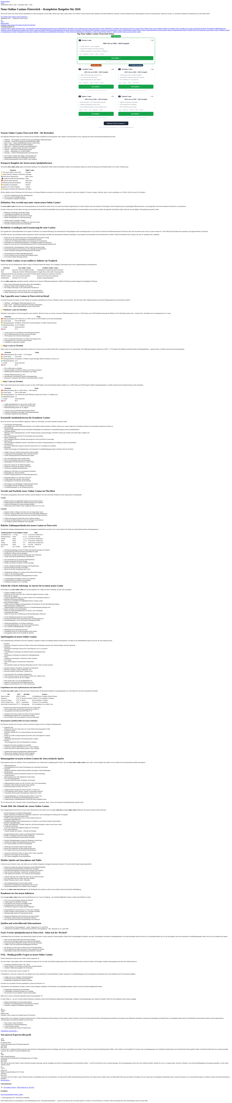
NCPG (31, 1087)
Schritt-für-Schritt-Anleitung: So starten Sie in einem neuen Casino (102, 30)
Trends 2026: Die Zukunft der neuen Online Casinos (203, 30)
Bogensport (5, 1)
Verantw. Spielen (18, 1094)
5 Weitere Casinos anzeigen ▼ (116, 123)
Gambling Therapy (9, 1087)
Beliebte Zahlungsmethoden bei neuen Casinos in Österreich (64, 30)
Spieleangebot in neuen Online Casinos (134, 30)
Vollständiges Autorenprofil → (9, 1031)
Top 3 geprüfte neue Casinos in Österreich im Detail (191, 28)
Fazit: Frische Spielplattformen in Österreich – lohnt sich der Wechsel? (86, 32)
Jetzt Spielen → (116, 58)
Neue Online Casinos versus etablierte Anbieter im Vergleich (157, 28)
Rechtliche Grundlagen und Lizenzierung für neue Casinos (122, 28)
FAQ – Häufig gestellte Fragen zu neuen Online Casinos (124, 32)
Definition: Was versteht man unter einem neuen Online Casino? (86, 28)
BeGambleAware (22, 1087)
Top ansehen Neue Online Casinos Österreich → (15, 16)
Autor (2, 3)
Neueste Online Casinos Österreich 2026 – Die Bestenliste (18, 28)
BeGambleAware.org (128, 127)
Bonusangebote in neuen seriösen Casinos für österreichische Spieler (166, 30)
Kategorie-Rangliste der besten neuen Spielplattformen (51, 28)
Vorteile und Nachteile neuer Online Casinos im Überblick (29, 30)
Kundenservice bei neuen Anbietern (28, 32)
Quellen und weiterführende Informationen (52, 32)
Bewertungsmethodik (7, 1094)
